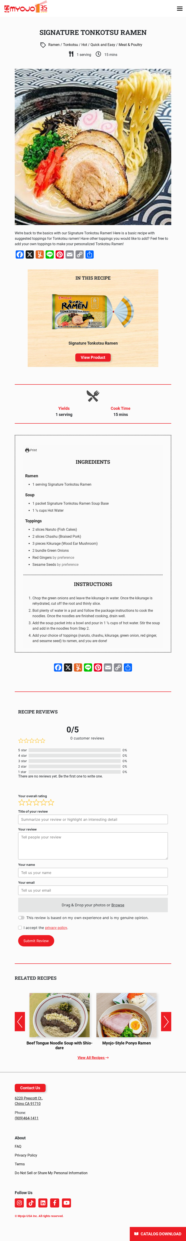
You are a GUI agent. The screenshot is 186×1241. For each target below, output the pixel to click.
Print (33, 450)
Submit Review (36, 941)
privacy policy (56, 928)
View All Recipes (91, 1058)
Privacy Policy (26, 1155)
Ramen (54, 45)
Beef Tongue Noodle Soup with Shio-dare (60, 1045)
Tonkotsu (70, 45)
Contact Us (30, 1087)
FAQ (18, 1146)
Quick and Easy (103, 45)
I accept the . (46, 927)
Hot (84, 45)
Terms (20, 1164)
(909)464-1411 (27, 1118)
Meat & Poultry (130, 45)
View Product (93, 357)
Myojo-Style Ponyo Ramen (126, 1043)
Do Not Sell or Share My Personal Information (51, 1173)
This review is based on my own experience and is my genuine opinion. (87, 917)
